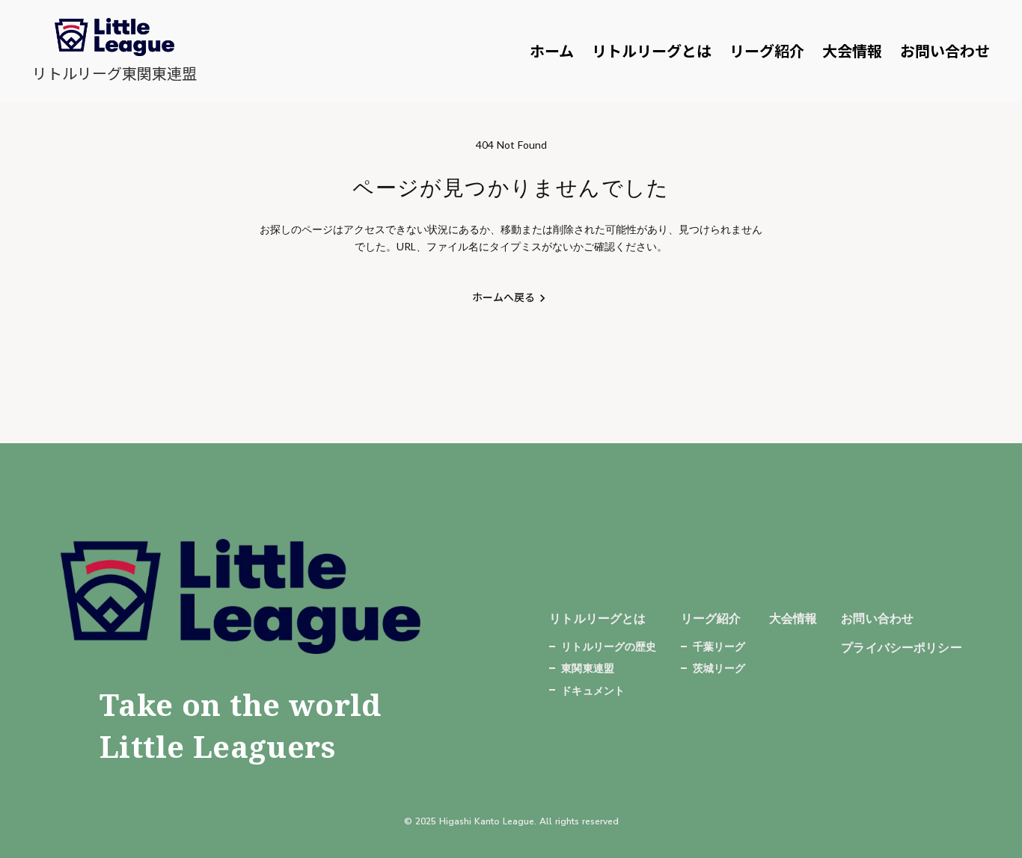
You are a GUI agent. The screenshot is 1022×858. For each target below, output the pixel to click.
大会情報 (852, 52)
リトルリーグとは (652, 52)
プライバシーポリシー (901, 647)
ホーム (552, 52)
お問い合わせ (945, 52)
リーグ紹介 (766, 52)
